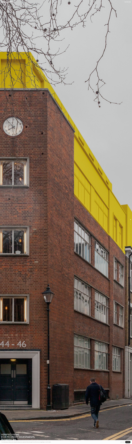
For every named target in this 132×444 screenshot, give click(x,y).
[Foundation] (33, 2)
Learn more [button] (122, 442)
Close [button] (128, 442)
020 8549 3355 (128, 2)
